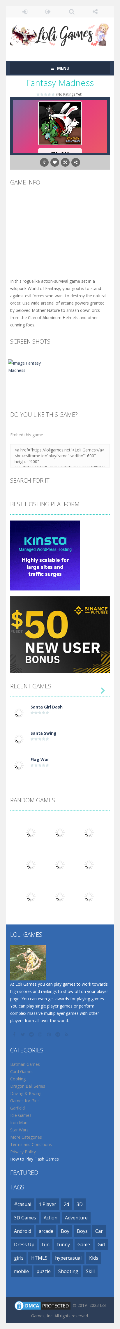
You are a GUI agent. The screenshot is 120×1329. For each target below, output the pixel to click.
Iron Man (18, 1122)
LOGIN (25, 11)
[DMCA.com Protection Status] (42, 1305)
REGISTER (48, 11)
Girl (101, 1244)
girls (19, 1258)
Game (83, 1244)
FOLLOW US (95, 11)
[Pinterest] (49, 1034)
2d (66, 1204)
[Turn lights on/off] (44, 162)
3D (80, 1204)
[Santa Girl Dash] (19, 712)
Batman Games (25, 1064)
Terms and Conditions (31, 1144)
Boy (65, 1231)
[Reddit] (32, 1034)
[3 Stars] (46, 94)
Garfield (17, 1108)
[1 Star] (38, 94)
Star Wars (19, 1130)
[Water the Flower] (60, 832)
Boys (82, 1231)
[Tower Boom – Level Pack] (30, 864)
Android (22, 1231)
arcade (46, 1231)
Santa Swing (44, 733)
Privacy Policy (23, 1151)
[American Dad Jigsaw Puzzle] (30, 832)
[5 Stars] (53, 94)
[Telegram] (58, 1034)
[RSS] (67, 1034)
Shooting (68, 1271)
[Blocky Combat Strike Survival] (89, 864)
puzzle (43, 1271)
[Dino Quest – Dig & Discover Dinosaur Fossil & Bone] (60, 896)
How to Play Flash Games (34, 1159)
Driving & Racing (25, 1093)
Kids (93, 1258)
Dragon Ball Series (27, 1086)
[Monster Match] (89, 896)
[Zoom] (30, 366)
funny (63, 1244)
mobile (21, 1271)
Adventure (76, 1217)
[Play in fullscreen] (65, 162)
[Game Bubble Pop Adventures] (30, 896)
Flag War (40, 759)
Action (50, 1217)
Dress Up (24, 1244)
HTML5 (39, 1258)
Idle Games (20, 1115)
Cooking (18, 1079)
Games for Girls (25, 1100)
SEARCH (71, 11)
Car (99, 1231)
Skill (90, 1271)
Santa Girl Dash (47, 707)
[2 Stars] (42, 94)
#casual (22, 1204)
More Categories (26, 1137)
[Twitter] (23, 1034)
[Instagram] (40, 1034)
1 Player (47, 1204)
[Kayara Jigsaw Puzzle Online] (89, 832)
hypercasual (68, 1258)
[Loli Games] (60, 33)
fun (46, 1244)
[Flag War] (19, 765)
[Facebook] (14, 1034)
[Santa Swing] (19, 738)
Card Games (21, 1071)
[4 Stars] (50, 94)
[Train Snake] (60, 864)
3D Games (25, 1217)
